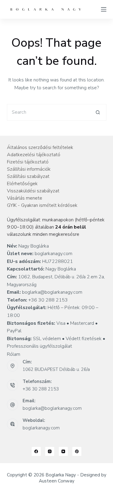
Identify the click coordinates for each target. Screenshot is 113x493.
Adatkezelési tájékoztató (33, 154)
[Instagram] (49, 451)
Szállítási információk (29, 169)
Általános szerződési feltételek (40, 147)
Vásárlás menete (24, 198)
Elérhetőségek (22, 183)
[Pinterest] (76, 451)
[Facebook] (36, 451)
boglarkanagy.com (41, 428)
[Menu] (103, 9)
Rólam (13, 354)
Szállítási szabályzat (28, 176)
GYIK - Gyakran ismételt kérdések (42, 205)
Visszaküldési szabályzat (33, 191)
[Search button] (98, 112)
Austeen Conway (56, 481)
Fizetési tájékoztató (28, 162)
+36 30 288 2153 (41, 389)
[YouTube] (63, 451)
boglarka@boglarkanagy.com (52, 408)
